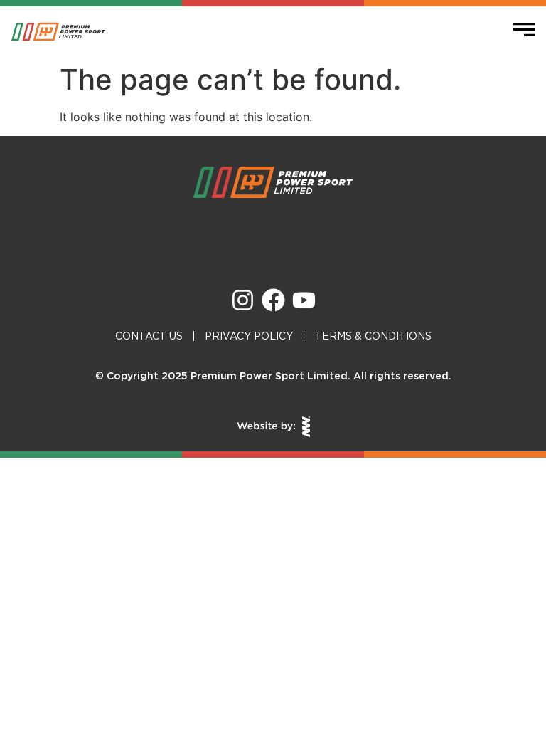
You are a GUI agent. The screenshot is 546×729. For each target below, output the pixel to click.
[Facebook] (273, 300)
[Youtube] (304, 300)
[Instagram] (243, 300)
